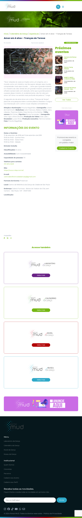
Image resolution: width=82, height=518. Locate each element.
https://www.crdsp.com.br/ (14, 170)
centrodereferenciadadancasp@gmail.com (20, 177)
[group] (66, 119)
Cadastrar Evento (66, 148)
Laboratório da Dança (12, 441)
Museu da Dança (10, 454)
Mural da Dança (9, 450)
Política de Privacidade (53, 513)
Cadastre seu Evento (11, 478)
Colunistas (8, 469)
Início (6, 34)
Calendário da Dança (19, 34)
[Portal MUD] (29, 6)
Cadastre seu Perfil (11, 482)
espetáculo (34, 34)
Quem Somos (9, 465)
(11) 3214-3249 (9, 164)
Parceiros (7, 473)
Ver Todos (66, 100)
